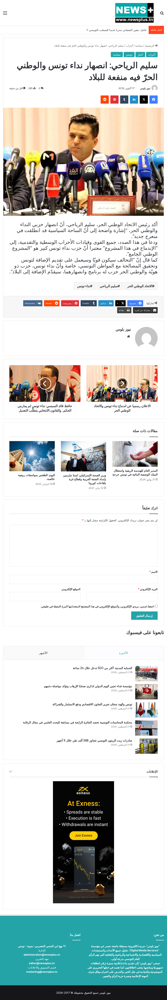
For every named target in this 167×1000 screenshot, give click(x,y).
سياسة (139, 45)
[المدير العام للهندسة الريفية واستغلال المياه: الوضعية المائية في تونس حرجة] (135, 454)
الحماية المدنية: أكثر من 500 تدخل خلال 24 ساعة (102, 668)
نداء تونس (83, 286)
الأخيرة (123, 653)
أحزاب (129, 45)
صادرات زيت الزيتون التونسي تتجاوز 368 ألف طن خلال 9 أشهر (94, 740)
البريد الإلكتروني (148, 589)
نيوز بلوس (145, 88)
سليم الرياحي (109, 286)
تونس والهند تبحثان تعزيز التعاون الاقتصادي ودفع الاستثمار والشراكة (92, 704)
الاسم (153, 571)
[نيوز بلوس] (134, 13)
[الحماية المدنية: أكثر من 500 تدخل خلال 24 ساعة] (146, 673)
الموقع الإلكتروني (71, 589)
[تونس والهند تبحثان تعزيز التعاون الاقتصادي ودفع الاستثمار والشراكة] (146, 709)
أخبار (140, 54)
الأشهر (43, 653)
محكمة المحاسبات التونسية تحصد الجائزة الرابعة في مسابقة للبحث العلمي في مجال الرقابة (77, 722)
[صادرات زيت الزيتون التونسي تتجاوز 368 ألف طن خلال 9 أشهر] (146, 746)
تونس (129, 54)
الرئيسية (150, 45)
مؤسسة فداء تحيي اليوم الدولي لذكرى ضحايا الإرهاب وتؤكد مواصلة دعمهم (88, 686)
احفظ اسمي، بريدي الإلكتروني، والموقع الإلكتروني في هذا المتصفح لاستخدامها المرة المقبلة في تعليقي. (97, 606)
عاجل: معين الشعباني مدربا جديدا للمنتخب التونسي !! (117, 30)
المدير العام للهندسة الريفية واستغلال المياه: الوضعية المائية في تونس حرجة (135, 472)
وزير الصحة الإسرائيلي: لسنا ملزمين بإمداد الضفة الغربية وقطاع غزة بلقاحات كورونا (84, 479)
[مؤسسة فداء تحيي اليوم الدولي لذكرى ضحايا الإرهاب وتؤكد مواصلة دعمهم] (146, 691)
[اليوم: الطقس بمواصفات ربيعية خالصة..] (32, 456)
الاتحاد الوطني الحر (139, 286)
